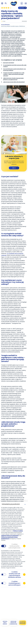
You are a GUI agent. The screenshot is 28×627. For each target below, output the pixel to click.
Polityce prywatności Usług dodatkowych (9, 537)
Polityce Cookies (18, 531)
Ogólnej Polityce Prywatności (10, 535)
